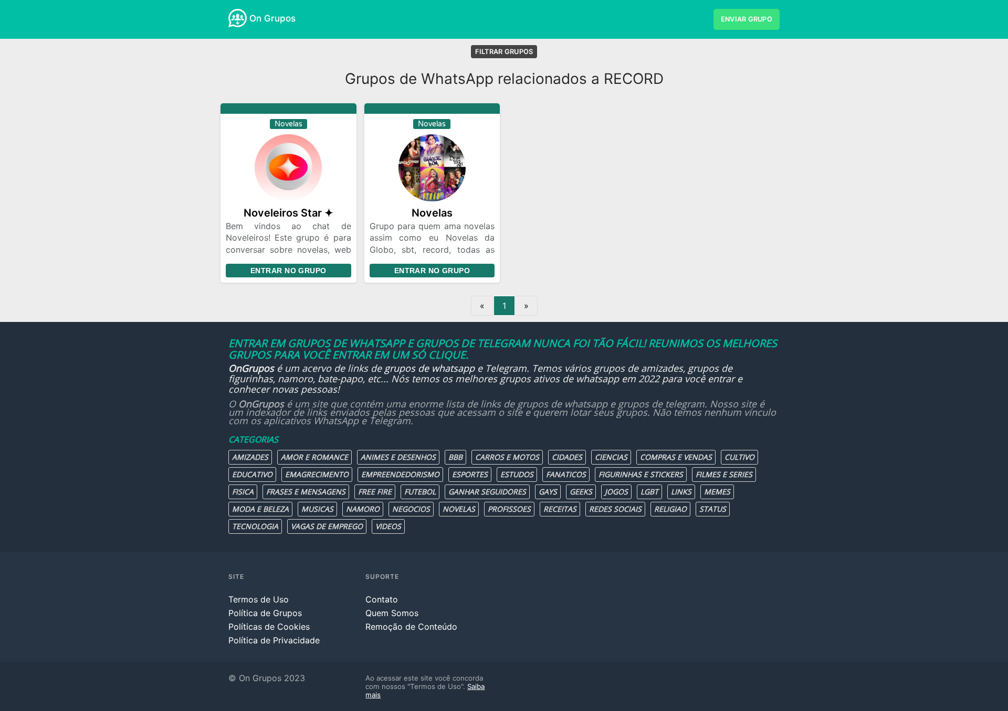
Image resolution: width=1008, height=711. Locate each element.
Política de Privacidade (274, 640)
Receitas (559, 509)
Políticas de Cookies (269, 626)
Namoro (363, 509)
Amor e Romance (314, 457)
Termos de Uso (258, 599)
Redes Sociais (615, 509)
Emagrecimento (317, 474)
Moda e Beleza (260, 509)
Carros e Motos (507, 457)
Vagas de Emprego (327, 526)
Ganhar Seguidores (487, 492)
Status (712, 509)
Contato (381, 599)
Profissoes (509, 509)
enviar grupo (746, 19)
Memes (717, 492)
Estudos (516, 474)
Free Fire (375, 492)
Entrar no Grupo (288, 270)
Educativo (252, 474)
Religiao (670, 509)
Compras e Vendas (676, 457)
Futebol (420, 492)
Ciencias (611, 457)
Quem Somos (391, 613)
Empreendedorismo (400, 474)
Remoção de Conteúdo (411, 626)
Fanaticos (566, 474)
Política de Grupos (265, 613)
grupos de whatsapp (429, 368)
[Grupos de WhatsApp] (237, 18)
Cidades (567, 457)
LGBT (649, 492)
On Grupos (272, 18)
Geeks (581, 492)
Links (681, 492)
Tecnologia (255, 526)
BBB (455, 457)
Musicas (317, 509)
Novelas (459, 509)
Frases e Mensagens (305, 492)
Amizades (250, 457)
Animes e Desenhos (398, 457)
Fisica (243, 492)
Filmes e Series (724, 474)
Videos (388, 526)
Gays (548, 492)
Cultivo (739, 457)
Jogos (616, 492)
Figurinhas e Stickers (640, 474)
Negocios (411, 509)
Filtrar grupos (504, 52)
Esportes (470, 474)
